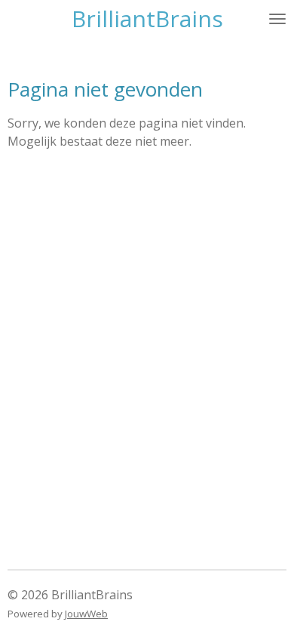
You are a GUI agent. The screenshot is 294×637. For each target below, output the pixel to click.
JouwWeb (86, 613)
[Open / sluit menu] (277, 19)
